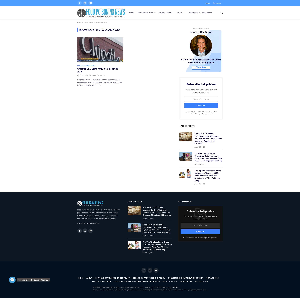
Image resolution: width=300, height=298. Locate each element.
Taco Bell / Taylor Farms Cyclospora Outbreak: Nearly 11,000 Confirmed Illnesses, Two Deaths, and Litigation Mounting (208, 157)
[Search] (221, 12)
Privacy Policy (200, 114)
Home (131, 13)
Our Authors (212, 278)
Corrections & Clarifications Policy (185, 278)
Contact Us (217, 3)
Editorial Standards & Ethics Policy (112, 278)
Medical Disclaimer (101, 282)
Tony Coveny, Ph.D (85, 75)
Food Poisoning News (86, 65)
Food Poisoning (145, 13)
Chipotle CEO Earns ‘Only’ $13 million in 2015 (97, 70)
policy (207, 238)
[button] (12, 280)
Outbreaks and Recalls (200, 13)
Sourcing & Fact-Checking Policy (149, 278)
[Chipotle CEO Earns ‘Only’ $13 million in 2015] (100, 49)
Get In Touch (201, 282)
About (207, 3)
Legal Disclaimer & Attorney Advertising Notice (137, 282)
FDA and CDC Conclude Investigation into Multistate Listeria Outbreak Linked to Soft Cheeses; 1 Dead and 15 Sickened (208, 139)
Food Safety (165, 13)
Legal (180, 13)
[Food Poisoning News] (101, 12)
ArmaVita (175, 287)
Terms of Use (186, 282)
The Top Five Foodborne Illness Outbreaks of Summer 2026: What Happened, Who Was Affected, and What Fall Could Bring (207, 175)
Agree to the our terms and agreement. (201, 238)
